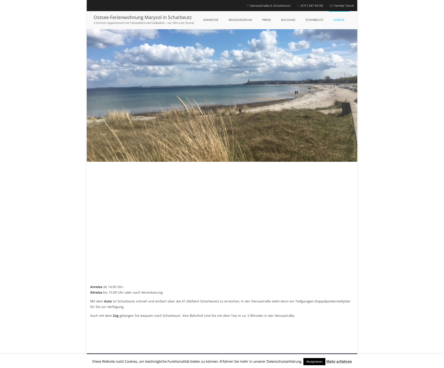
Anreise (339, 20)
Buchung (288, 20)
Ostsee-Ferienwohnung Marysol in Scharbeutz (143, 17)
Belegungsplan (240, 20)
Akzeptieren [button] (314, 361)
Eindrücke (211, 20)
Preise (266, 20)
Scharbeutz (314, 20)
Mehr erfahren (339, 361)
